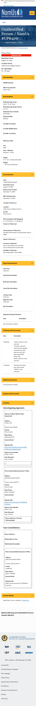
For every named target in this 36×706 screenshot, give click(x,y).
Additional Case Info (10, 380)
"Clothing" (6, 342)
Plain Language (5, 673)
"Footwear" (6, 365)
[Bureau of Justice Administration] (7, 646)
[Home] (12, 13)
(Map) (15, 203)
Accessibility (5, 665)
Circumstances (8, 174)
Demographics (8, 96)
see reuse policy (23, 48)
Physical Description (10, 263)
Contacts (6, 403)
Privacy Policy (5, 677)
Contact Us (25, 600)
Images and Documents (11, 394)
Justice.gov (4, 698)
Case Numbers (8, 77)
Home (3, 22)
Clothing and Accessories (12, 330)
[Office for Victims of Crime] (18, 653)
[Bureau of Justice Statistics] (18, 648)
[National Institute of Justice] (29, 646)
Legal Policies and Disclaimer (9, 682)
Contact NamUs (8, 595)
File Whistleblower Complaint (9, 669)
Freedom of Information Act (9, 690)
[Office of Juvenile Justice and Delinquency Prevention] (7, 653)
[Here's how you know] (18, 3)
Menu (32, 13)
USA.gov (3, 694)
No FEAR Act (5, 686)
